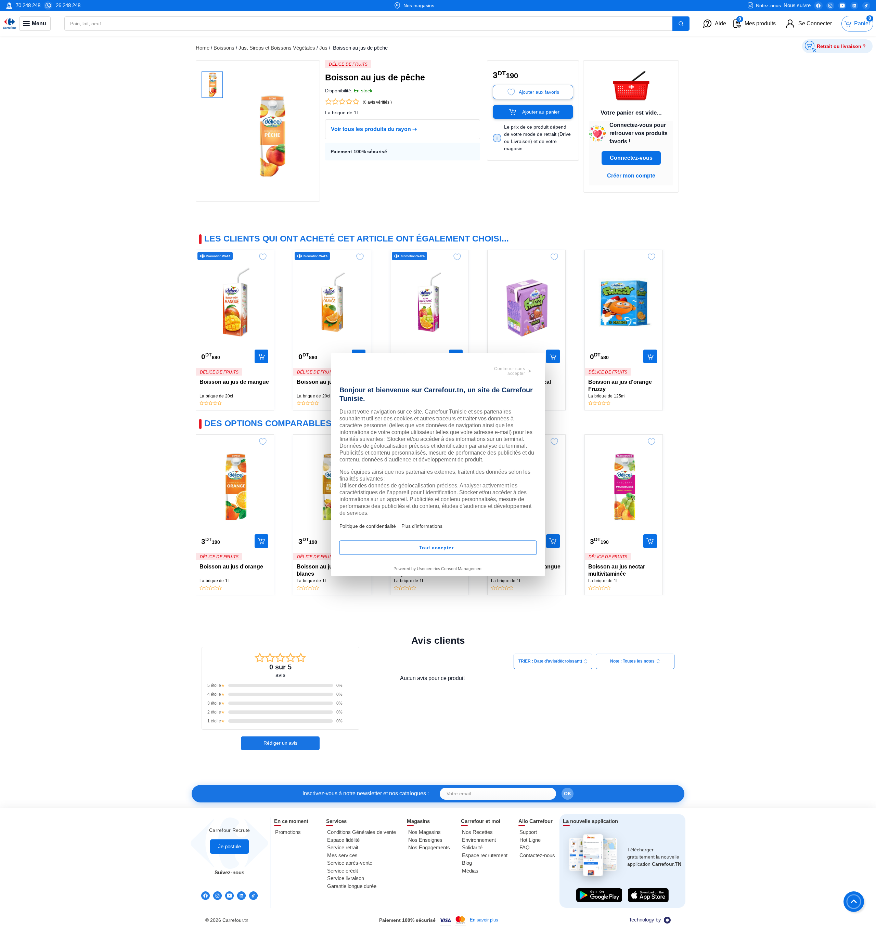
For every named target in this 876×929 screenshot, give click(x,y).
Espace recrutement (484, 855)
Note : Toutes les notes (632, 661)
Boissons (224, 48)
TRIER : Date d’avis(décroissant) (550, 661)
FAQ (524, 847)
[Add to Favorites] (263, 255)
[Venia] (9, 23)
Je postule (229, 846)
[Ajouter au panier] (261, 356)
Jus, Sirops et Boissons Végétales (277, 48)
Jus (323, 48)
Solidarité (472, 847)
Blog (467, 863)
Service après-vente (349, 863)
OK (567, 793)
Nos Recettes (477, 832)
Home (202, 48)
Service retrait (342, 847)
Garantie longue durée (351, 886)
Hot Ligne (530, 840)
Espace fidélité (343, 840)
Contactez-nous (537, 855)
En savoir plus (484, 920)
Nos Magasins (424, 832)
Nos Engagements (429, 847)
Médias (470, 871)
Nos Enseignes (425, 840)
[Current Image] (212, 84)
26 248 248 (68, 5)
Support (528, 832)
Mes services (342, 855)
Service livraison (345, 878)
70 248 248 (28, 5)
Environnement (479, 840)
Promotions (288, 832)
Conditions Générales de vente (361, 832)
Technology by (645, 920)
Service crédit (342, 871)
